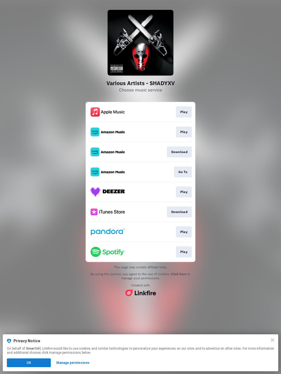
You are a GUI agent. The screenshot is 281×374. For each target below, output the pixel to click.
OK (29, 363)
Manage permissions (72, 363)
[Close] (272, 340)
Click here (179, 274)
